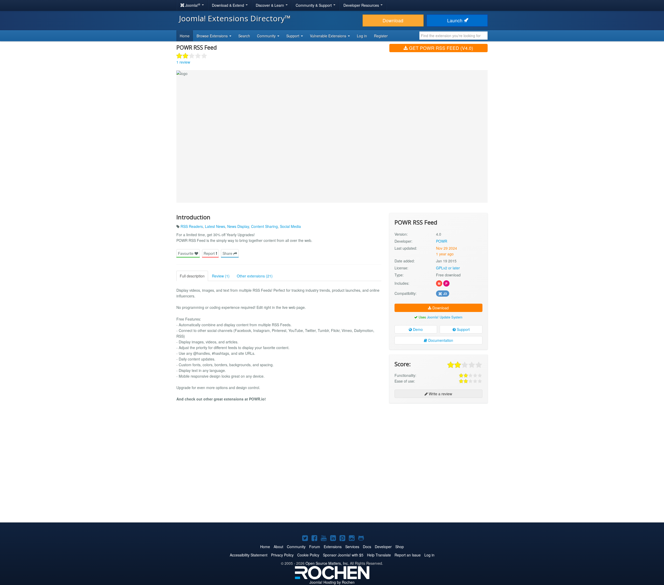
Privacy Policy (282, 554)
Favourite (186, 253)
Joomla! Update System (444, 317)
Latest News (215, 226)
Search (244, 35)
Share (228, 253)
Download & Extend (228, 5)
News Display (238, 226)
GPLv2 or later (448, 267)
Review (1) (221, 275)
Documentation (440, 340)
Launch (455, 20)
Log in (362, 35)
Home (185, 35)
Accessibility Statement (248, 554)
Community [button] (267, 35)
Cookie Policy (308, 554)
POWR (441, 241)
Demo (417, 329)
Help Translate (379, 554)
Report (210, 253)
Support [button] (293, 35)
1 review (183, 62)
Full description (192, 275)
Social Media (290, 226)
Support (463, 329)
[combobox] (453, 35)
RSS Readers (192, 226)
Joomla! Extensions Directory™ (235, 18)
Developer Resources (361, 5)
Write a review (440, 393)
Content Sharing (264, 226)
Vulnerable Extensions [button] (328, 35)
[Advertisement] (438, 440)
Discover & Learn (270, 5)
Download (393, 20)
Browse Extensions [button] (213, 35)
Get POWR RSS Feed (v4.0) (440, 48)
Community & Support (314, 5)
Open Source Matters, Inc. (327, 563)
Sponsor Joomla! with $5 (343, 554)
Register (381, 35)
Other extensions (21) (255, 275)
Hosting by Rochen (332, 582)
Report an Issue (408, 554)
